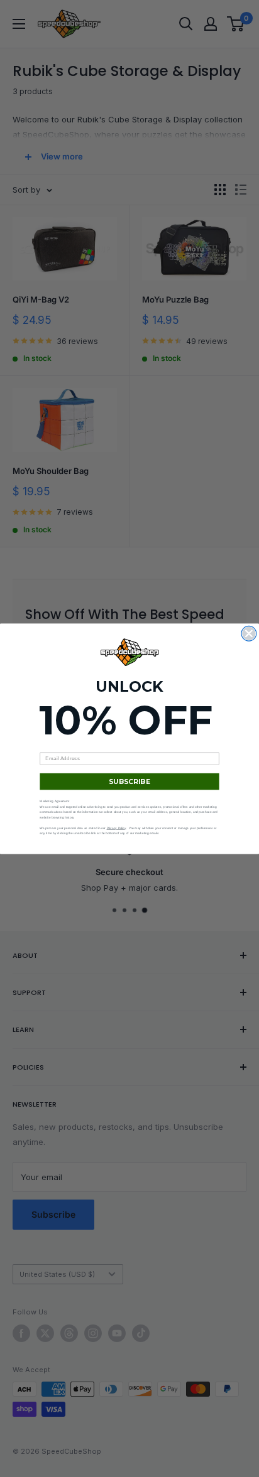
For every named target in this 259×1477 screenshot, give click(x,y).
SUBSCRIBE (130, 781)
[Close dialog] (248, 633)
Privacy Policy (116, 827)
